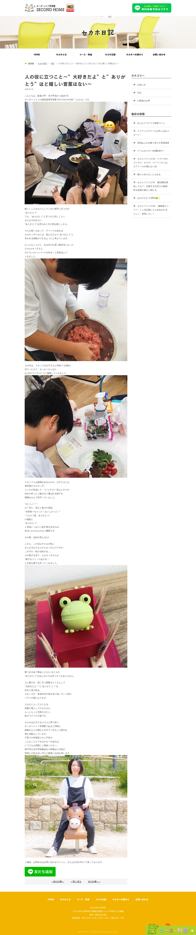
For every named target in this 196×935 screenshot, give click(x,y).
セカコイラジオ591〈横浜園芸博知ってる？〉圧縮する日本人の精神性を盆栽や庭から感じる (150, 186)
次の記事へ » (94, 881)
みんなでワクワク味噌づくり (151, 123)
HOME (37, 54)
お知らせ (141, 85)
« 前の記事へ (58, 881)
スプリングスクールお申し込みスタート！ (151, 133)
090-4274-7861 (101, 915)
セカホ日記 (110, 54)
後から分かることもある (149, 174)
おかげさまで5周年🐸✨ (149, 198)
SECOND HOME (98, 907)
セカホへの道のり (134, 54)
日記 (53, 64)
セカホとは (61, 54)
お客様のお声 (143, 101)
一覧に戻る (76, 881)
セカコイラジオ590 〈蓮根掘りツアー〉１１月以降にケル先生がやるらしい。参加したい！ (151, 210)
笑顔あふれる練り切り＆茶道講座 (153, 143)
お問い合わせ (159, 54)
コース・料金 (85, 54)
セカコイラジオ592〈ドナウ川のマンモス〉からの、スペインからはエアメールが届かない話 (150, 163)
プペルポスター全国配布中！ (151, 151)
